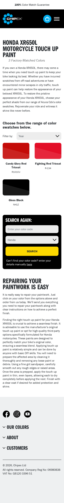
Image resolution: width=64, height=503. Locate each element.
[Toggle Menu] (57, 19)
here (29, 264)
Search (32, 251)
